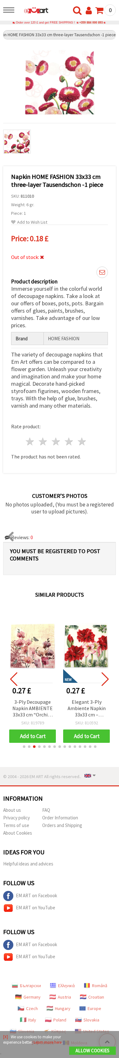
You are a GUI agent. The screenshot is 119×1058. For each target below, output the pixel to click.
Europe (94, 1008)
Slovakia (91, 1020)
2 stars (43, 441)
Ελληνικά (66, 985)
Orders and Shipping (62, 825)
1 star (30, 441)
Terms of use (16, 825)
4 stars (69, 441)
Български (30, 985)
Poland (59, 1020)
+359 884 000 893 (91, 22)
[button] (24, 746)
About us (12, 810)
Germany (32, 997)
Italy (32, 1020)
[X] (5, 1037)
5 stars (82, 441)
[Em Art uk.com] (33, 11)
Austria (64, 997)
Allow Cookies (92, 1051)
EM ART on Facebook (36, 895)
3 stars (56, 441)
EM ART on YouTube (35, 908)
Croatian (96, 997)
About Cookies (17, 833)
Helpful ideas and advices (28, 864)
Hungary (62, 1008)
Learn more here (48, 1042)
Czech (32, 1008)
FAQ (46, 810)
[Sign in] (90, 10)
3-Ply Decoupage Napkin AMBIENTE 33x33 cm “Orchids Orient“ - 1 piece (32, 709)
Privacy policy (16, 818)
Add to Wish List (32, 222)
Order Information (60, 818)
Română (99, 985)
